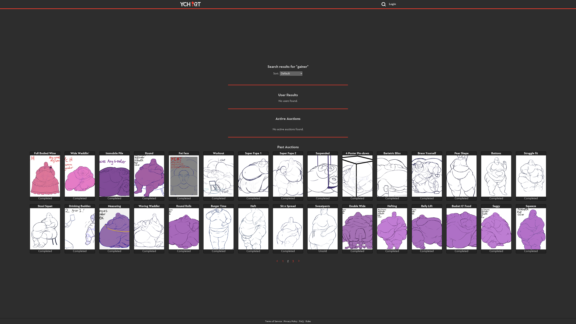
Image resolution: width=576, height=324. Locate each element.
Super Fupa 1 (253, 153)
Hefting (392, 206)
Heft (253, 206)
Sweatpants (322, 206)
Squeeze (531, 206)
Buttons (496, 153)
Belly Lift (426, 206)
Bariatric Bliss (392, 153)
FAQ (301, 321)
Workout (218, 153)
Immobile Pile (114, 153)
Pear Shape (461, 153)
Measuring (114, 206)
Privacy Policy (290, 321)
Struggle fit (531, 153)
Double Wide (357, 206)
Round (149, 153)
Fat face (184, 153)
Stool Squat (45, 206)
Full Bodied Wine (45, 153)
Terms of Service (273, 321)
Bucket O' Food (461, 206)
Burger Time (218, 206)
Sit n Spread (288, 206)
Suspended (323, 153)
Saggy (496, 206)
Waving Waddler (149, 206)
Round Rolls (183, 206)
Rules (308, 321)
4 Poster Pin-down (357, 153)
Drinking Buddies (80, 206)
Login (392, 4)
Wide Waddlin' (79, 153)
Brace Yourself (427, 153)
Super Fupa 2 (288, 153)
